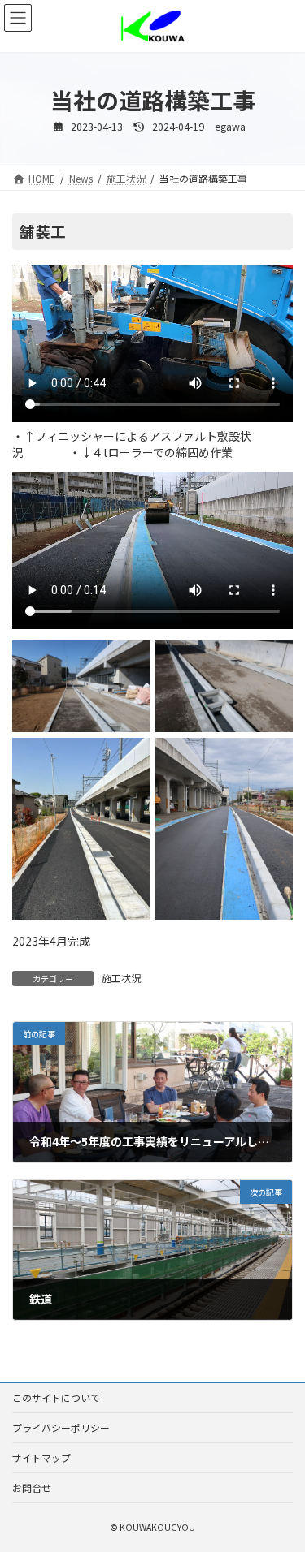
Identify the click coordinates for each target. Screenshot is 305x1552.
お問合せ (31, 1487)
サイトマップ (41, 1457)
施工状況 (121, 978)
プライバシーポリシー (61, 1427)
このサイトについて (56, 1397)
